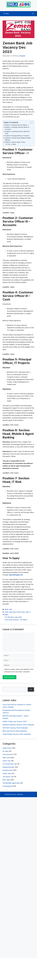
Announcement (8, 754)
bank (6, 612)
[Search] (31, 689)
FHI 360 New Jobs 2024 (13, 617)
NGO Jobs (6, 780)
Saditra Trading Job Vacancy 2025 (15, 721)
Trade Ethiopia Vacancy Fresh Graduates (17, 734)
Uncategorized (8, 786)
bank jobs (12, 612)
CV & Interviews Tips (10, 764)
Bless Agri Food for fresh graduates (15, 731)
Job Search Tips (8, 776)
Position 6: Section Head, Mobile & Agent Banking (18, 139)
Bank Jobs (8, 609)
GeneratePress (27, 794)
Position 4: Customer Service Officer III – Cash (17, 132)
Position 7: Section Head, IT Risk (15, 142)
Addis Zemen (7, 748)
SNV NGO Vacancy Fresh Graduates (15, 728)
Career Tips (7, 761)
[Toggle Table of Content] (31, 122)
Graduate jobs (7, 770)
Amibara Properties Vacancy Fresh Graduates (18, 725)
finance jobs (21, 612)
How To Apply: (12, 144)
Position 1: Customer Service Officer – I (17, 125)
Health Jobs (7, 773)
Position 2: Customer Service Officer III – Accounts (17, 128)
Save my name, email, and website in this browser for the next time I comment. (18, 670)
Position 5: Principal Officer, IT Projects (17, 136)
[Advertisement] (18, 877)
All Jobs (5, 751)
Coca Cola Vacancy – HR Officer (16, 620)
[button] (33, 13)
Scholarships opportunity (11, 783)
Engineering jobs (8, 767)
